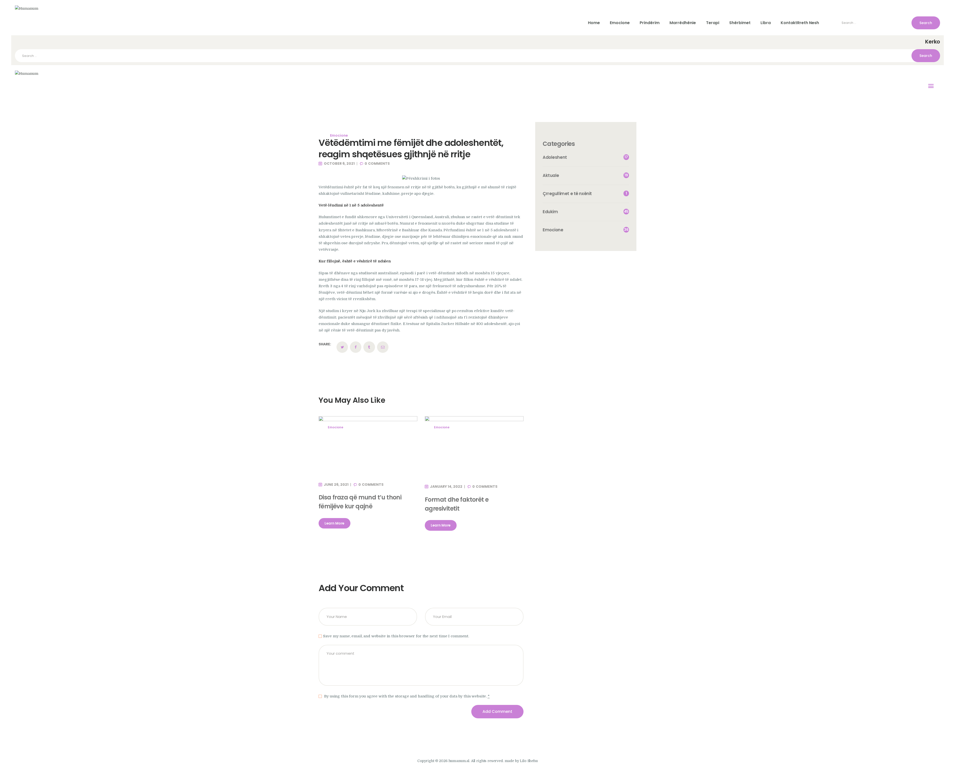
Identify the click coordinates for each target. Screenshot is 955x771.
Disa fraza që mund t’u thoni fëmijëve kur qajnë (360, 501)
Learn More (335, 523)
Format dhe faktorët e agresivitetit (456, 504)
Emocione (339, 135)
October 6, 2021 (339, 163)
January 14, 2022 (446, 486)
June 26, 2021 (336, 484)
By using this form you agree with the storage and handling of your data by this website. (406, 696)
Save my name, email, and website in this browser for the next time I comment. (396, 636)
